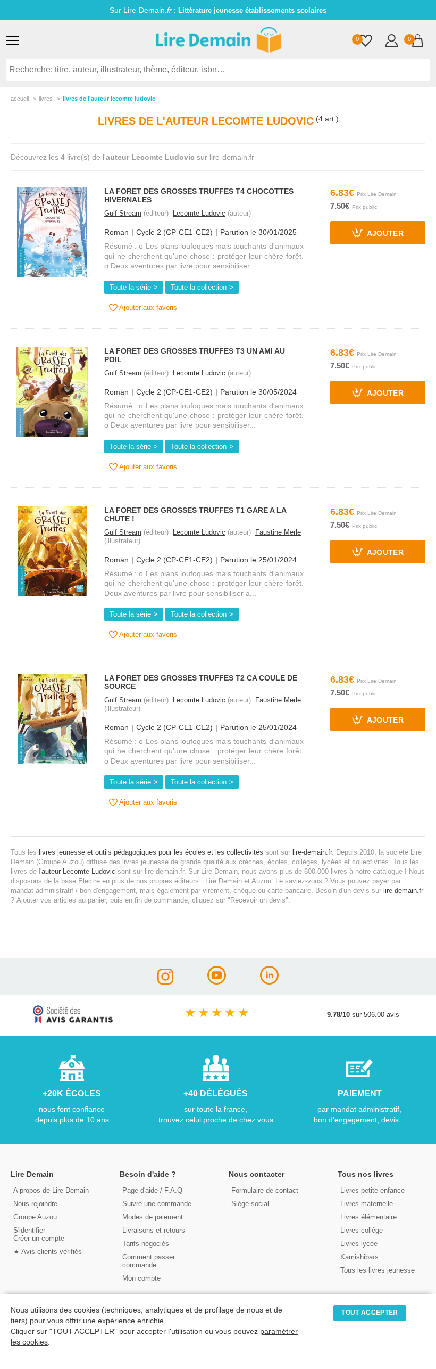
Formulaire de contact (264, 1190)
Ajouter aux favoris (147, 307)
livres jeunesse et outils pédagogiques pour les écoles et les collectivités (151, 852)
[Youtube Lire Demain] (216, 981)
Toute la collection (199, 287)
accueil (20, 98)
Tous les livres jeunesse (377, 1270)
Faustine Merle (278, 532)
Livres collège (361, 1230)
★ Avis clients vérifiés (47, 1252)
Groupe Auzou (35, 1217)
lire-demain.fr (312, 852)
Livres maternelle (366, 1204)
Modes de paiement (152, 1217)
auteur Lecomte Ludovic (78, 871)
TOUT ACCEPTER (369, 1312)
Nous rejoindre (35, 1204)
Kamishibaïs (359, 1257)
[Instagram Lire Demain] (165, 981)
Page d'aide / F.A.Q (152, 1190)
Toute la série (130, 287)
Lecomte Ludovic (199, 213)
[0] (365, 42)
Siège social (250, 1204)
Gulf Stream (122, 213)
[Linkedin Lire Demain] (269, 981)
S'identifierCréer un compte (38, 1234)
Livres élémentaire (368, 1217)
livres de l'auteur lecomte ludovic (109, 98)
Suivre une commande (156, 1204)
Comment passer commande (148, 1261)
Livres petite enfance (372, 1190)
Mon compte (141, 1278)
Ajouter (384, 234)
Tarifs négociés (145, 1244)
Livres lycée (359, 1244)
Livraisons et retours (153, 1230)
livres (46, 98)
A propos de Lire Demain (51, 1190)
